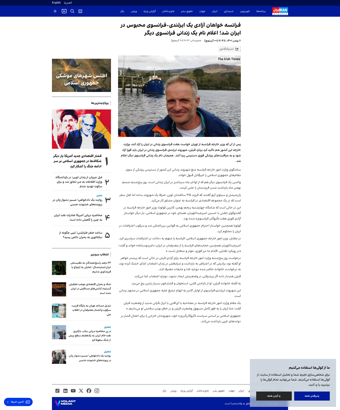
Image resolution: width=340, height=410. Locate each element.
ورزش (134, 11)
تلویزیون (245, 11)
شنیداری (229, 11)
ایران (214, 11)
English (56, 3)
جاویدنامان (168, 11)
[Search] (72, 11)
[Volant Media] (65, 403)
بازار (122, 11)
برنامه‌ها (261, 11)
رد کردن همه (274, 396)
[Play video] (64, 11)
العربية (68, 3)
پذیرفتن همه (312, 396)
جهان (202, 11)
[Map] (80, 11)
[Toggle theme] (55, 11)
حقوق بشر (187, 11)
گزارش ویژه (149, 11)
